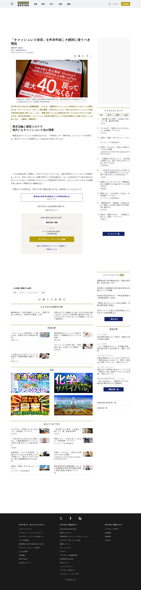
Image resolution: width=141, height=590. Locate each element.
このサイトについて (25, 529)
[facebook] (70, 518)
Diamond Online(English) (68, 529)
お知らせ (108, 540)
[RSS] (80, 518)
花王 (15, 292)
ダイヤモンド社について (113, 524)
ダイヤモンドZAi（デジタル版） (70, 540)
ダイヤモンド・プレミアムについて (30, 533)
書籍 (68, 4)
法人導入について (25, 563)
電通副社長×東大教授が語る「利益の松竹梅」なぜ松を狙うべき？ (113, 281)
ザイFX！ (63, 551)
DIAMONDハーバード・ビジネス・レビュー (74, 536)
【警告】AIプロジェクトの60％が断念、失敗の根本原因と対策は (113, 304)
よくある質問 (23, 551)
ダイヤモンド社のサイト (68, 524)
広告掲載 (22, 555)
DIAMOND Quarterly (66, 559)
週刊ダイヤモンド (66, 533)
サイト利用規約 (24, 540)
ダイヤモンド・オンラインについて (31, 524)
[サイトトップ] (23, 3)
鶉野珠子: (17, 48)
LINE (43, 292)
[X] (61, 518)
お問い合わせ (23, 559)
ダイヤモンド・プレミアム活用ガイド (31, 536)
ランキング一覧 (113, 234)
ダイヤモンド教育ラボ (67, 570)
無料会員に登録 (52, 222)
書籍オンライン (65, 544)
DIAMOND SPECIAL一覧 (106, 402)
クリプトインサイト (66, 566)
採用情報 (108, 536)
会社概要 (108, 533)
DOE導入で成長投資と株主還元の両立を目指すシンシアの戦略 (113, 289)
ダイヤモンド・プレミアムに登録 (51, 239)
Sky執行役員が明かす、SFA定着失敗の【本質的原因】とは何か (113, 296)
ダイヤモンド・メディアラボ (69, 574)
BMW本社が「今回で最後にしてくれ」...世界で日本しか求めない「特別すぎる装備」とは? (30, 313)
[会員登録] (125, 4)
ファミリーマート (33, 292)
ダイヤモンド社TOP (111, 529)
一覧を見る (113, 319)
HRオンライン (64, 563)
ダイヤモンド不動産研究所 (69, 555)
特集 (60, 4)
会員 (126, 115)
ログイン (116, 4)
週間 (117, 115)
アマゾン (22, 292)
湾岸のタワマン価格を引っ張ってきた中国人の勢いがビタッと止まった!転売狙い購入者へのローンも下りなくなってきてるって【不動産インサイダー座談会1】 (73, 315)
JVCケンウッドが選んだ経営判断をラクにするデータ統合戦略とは (113, 311)
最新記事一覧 (114, 389)
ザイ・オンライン (66, 548)
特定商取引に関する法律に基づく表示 (31, 544)
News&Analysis (21, 50)
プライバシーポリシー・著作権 (29, 548)
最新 (101, 115)
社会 (12, 50)
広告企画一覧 (102, 408)
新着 (35, 4)
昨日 (109, 115)
